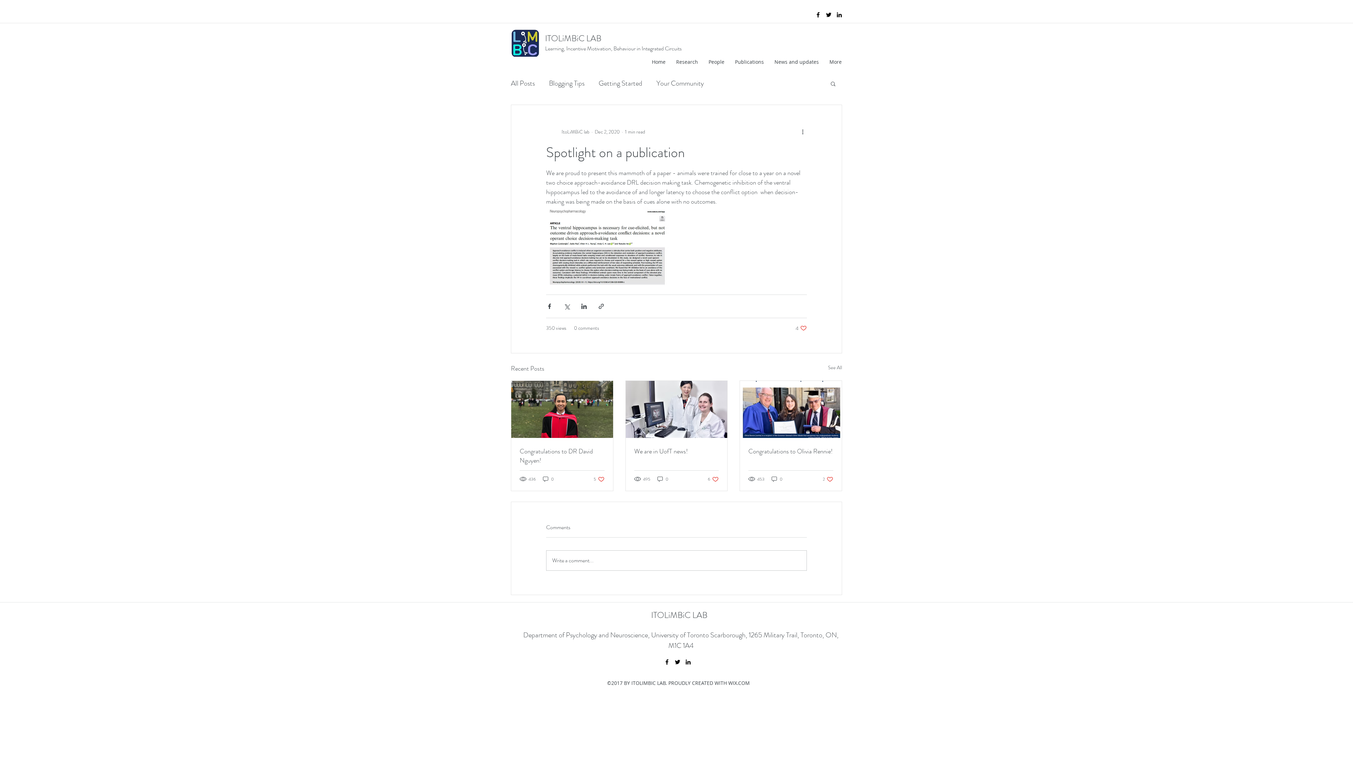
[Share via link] (601, 306)
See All (835, 367)
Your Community (680, 83)
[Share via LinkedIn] (584, 306)
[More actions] (802, 132)
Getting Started (620, 83)
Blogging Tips (567, 83)
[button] (833, 83)
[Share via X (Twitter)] (566, 306)
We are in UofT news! (661, 451)
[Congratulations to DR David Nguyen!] (562, 409)
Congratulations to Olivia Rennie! (790, 451)
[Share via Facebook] (549, 306)
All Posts (523, 83)
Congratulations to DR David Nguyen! (556, 456)
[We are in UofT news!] (677, 409)
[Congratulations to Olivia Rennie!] (791, 409)
